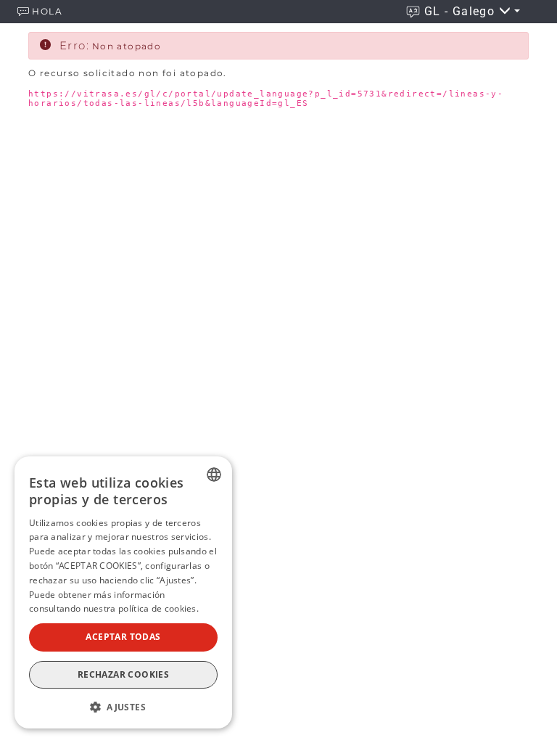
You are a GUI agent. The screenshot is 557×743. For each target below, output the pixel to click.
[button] (123, 706)
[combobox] (214, 474)
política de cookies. (158, 608)
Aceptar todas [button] (123, 637)
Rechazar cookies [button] (123, 674)
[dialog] (123, 592)
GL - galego (461, 11)
